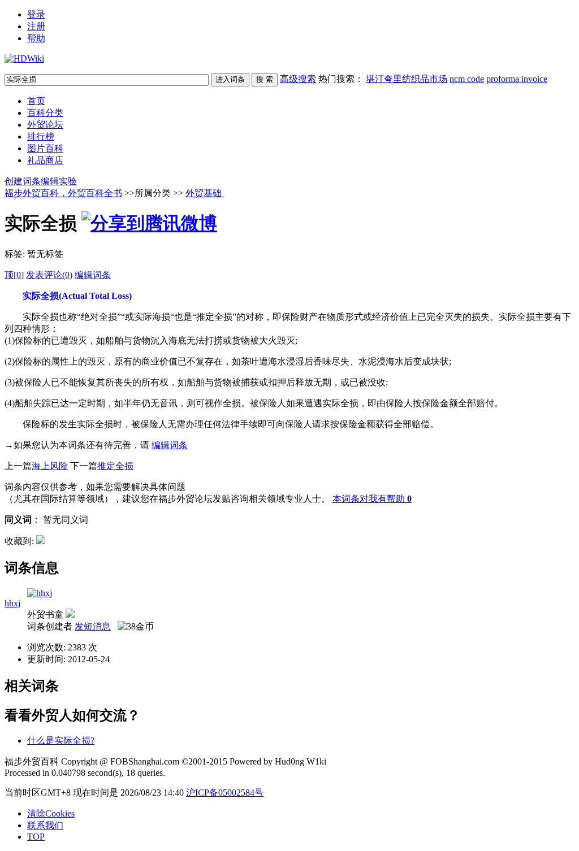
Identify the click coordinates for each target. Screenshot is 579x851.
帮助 (36, 38)
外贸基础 (204, 193)
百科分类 (45, 113)
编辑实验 (59, 181)
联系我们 (45, 825)
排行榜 (40, 136)
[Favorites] (40, 541)
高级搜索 (298, 79)
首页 (36, 101)
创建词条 (23, 181)
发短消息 (93, 626)
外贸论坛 (45, 124)
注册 (36, 26)
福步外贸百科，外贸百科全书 (63, 193)
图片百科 (45, 148)
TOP (36, 836)
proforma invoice (516, 79)
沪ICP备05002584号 (224, 792)
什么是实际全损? (60, 740)
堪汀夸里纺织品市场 (406, 79)
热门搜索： (432, 79)
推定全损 (115, 466)
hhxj (12, 603)
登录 (36, 14)
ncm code (467, 79)
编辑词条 (93, 275)
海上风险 (50, 466)
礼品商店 (45, 160)
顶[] (14, 275)
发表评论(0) (49, 275)
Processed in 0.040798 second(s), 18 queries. (85, 773)
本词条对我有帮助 (368, 498)
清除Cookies (51, 813)
